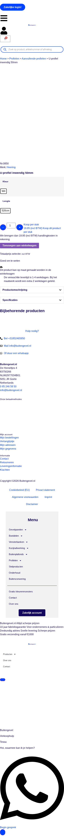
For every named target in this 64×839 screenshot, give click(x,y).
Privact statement (45, 490)
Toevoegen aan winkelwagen (19, 245)
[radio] (3, 191)
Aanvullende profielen (34, 58)
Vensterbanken (16, 542)
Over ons (13, 604)
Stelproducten (16, 566)
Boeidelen (14, 535)
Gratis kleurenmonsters (21, 591)
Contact (13, 597)
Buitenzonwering (17, 579)
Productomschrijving (14, 290)
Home (3, 58)
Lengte (6, 201)
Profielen (14, 58)
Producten (7, 654)
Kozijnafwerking (17, 548)
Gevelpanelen (16, 529)
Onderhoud (14, 572)
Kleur (5, 181)
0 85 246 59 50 (8, 386)
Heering (11, 167)
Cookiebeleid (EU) (19, 490)
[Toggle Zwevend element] (2, 832)
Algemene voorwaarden (25, 497)
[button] (1, 250)
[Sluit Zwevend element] (2, 679)
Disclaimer (32, 504)
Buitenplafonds (16, 554)
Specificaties (10, 300)
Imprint (48, 497)
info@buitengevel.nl (11, 390)
